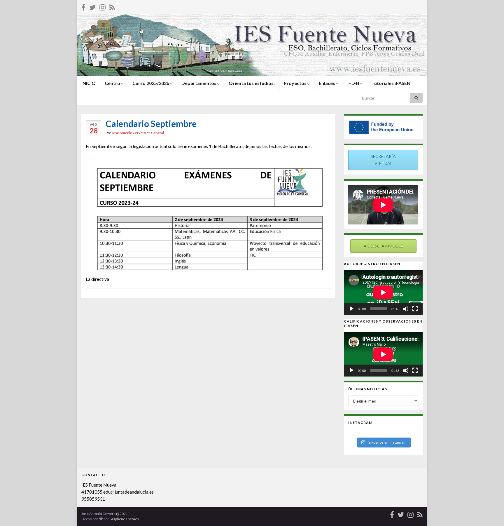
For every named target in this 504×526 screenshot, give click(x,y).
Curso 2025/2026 (151, 83)
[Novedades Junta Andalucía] (112, 6)
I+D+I (353, 83)
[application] (383, 292)
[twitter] (92, 6)
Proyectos (295, 83)
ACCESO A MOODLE (383, 245)
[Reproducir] (351, 309)
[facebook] (83, 6)
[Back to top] (491, 513)
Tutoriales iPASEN (390, 83)
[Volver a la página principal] (252, 45)
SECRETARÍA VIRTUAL (383, 160)
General (157, 132)
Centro (113, 83)
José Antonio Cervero (129, 132)
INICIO (88, 83)
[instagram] (102, 6)
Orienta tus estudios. (252, 83)
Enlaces (327, 83)
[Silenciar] (406, 309)
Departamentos (199, 83)
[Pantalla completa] (415, 309)
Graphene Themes (124, 519)
